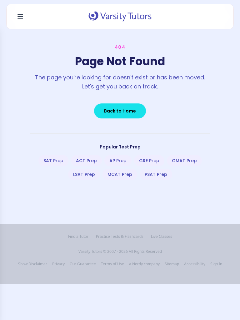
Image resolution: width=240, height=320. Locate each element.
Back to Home (120, 111)
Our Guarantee (83, 264)
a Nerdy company (144, 264)
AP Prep (118, 161)
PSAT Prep (156, 174)
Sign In (216, 264)
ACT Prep (86, 161)
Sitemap (172, 264)
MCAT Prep (120, 174)
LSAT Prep (84, 174)
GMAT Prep (184, 161)
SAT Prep (53, 161)
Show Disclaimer (32, 264)
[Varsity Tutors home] (120, 16)
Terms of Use (112, 264)
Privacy (58, 264)
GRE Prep (149, 161)
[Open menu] (20, 16)
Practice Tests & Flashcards (119, 236)
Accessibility (194, 264)
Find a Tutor (78, 236)
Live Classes (161, 236)
